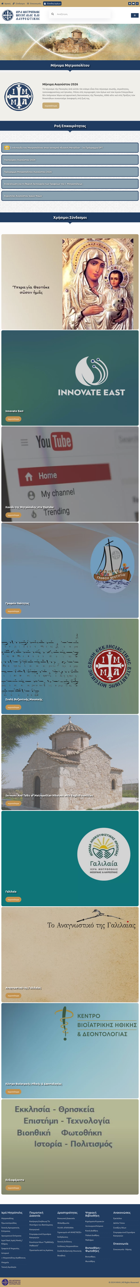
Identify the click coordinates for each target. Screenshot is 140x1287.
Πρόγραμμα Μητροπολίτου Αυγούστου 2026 (28, 171)
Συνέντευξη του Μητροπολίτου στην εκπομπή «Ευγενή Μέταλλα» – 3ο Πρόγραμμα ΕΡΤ (54, 147)
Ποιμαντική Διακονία (36, 1214)
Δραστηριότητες (67, 1212)
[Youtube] (133, 3)
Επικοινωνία (120, 1243)
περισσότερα (51, 105)
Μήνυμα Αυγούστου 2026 (60, 84)
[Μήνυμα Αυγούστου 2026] (18, 96)
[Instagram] (137, 3)
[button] (135, 15)
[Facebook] (129, 3)
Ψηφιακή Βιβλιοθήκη (92, 1214)
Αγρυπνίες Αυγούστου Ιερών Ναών (23, 195)
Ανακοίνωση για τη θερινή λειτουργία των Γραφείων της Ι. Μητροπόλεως (43, 183)
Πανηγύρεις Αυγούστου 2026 (20, 159)
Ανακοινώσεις (121, 1212)
